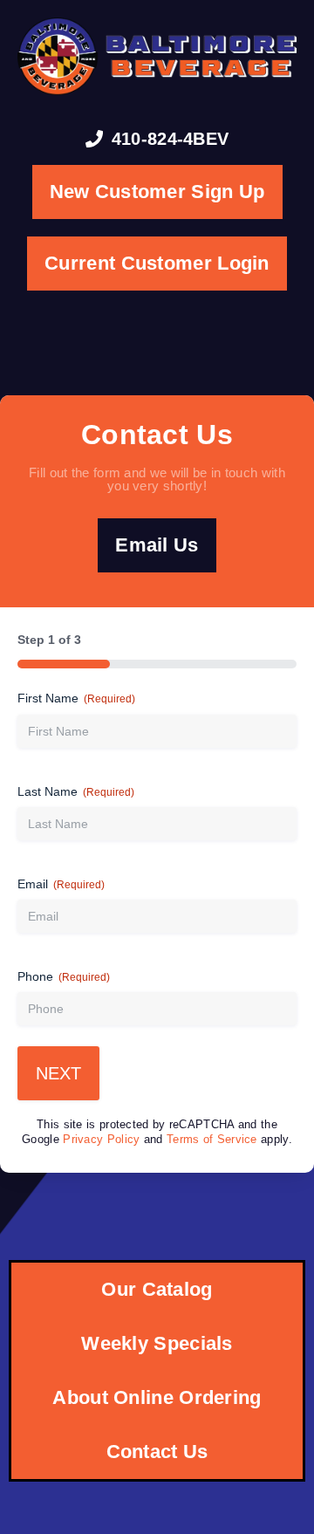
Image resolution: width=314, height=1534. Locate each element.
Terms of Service (212, 1139)
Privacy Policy (101, 1139)
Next (58, 1073)
